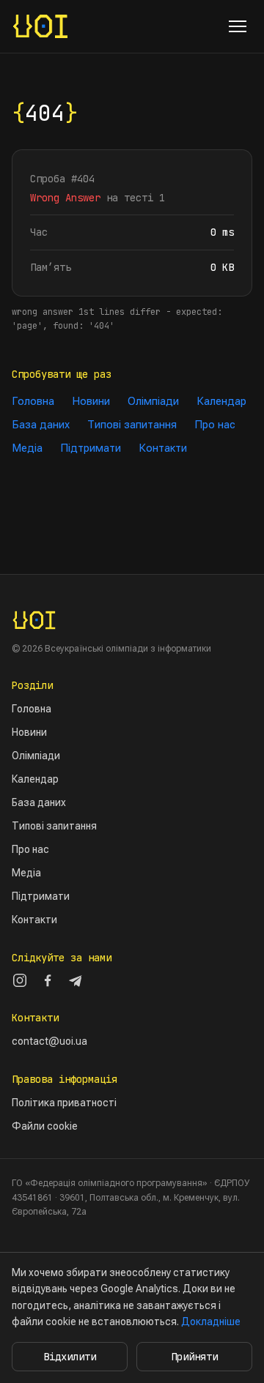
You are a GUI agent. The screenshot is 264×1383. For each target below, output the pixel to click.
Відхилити (69, 1356)
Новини (91, 401)
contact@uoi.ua (49, 1041)
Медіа (27, 448)
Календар (221, 401)
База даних (41, 424)
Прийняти (194, 1356)
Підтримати (90, 448)
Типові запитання (132, 424)
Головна (33, 401)
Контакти (163, 448)
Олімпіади (153, 401)
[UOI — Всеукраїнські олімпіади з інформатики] (40, 26)
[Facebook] (48, 980)
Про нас (214, 424)
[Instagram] (20, 980)
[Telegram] (76, 980)
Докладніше (211, 1321)
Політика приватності (64, 1102)
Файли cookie (45, 1126)
